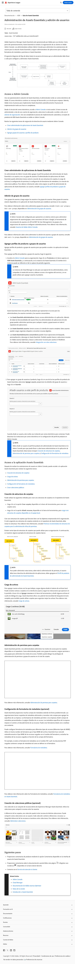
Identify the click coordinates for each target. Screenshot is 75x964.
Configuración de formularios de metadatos (54, 453)
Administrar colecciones (17, 821)
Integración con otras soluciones (46, 342)
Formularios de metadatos (38, 748)
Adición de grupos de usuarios (16, 129)
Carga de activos (12, 476)
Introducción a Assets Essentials (23, 892)
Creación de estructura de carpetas (49, 451)
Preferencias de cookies (62, 956)
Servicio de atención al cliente (27, 869)
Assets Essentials (13, 33)
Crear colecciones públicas (15, 487)
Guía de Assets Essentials (31, 15)
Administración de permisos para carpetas (26, 453)
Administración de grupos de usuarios (39, 208)
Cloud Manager (17, 882)
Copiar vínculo (18, 28)
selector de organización (12, 115)
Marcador (9, 28)
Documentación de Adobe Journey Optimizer (27, 886)
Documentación (9, 15)
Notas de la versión (19, 889)
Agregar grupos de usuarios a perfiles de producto (22, 133)
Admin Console (41, 109)
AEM (18, 15)
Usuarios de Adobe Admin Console (27, 227)
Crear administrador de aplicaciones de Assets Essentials (25, 125)
